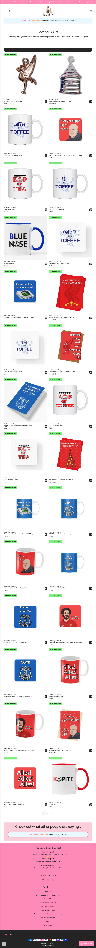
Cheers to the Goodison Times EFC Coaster (20, 317)
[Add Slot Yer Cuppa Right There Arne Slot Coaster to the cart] (90, 155)
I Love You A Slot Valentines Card (60, 750)
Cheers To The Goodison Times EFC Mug (18, 534)
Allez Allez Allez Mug (56, 696)
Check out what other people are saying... (48, 826)
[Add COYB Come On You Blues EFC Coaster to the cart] (46, 696)
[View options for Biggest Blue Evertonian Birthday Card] (46, 426)
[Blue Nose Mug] (25, 238)
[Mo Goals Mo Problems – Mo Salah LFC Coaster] (70, 616)
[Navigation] (4, 11)
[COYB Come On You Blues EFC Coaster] (25, 670)
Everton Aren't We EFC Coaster (15, 642)
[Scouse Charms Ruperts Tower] (70, 75)
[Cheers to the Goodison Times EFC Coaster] (25, 292)
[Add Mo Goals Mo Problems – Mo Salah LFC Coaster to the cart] (90, 642)
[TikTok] (53, 879)
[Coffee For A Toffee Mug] (25, 129)
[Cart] (91, 11)
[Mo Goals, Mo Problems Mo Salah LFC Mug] (25, 724)
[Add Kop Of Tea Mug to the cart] (46, 209)
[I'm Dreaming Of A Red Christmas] (70, 454)
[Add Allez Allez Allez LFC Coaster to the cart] (46, 804)
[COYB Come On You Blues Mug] (70, 508)
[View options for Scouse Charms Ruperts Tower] (90, 101)
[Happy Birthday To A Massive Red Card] (70, 292)
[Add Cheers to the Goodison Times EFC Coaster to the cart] (46, 318)
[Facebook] (43, 879)
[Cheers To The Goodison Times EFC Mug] (25, 508)
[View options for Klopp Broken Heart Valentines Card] (90, 372)
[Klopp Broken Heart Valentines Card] (70, 346)
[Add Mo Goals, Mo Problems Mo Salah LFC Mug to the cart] (46, 750)
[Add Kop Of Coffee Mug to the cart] (90, 426)
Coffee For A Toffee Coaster (59, 263)
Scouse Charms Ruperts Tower (60, 101)
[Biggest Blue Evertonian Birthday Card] (25, 400)
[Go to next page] (52, 813)
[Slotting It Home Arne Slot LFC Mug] (25, 562)
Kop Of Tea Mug (9, 209)
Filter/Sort (48, 50)
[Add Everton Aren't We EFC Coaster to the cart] (46, 642)
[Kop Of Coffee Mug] (70, 400)
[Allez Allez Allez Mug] (70, 670)
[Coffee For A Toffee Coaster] (70, 238)
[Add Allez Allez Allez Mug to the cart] (90, 696)
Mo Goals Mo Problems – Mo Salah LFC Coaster (66, 642)
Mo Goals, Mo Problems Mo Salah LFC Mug (19, 750)
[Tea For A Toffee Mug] (70, 183)
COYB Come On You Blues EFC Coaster (18, 696)
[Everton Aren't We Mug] (70, 562)
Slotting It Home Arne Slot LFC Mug (16, 588)
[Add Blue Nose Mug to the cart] (46, 264)
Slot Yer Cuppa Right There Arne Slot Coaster (65, 155)
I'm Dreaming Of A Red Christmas (61, 480)
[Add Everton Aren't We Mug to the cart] (90, 588)
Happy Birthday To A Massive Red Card (63, 317)
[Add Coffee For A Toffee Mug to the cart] (46, 155)
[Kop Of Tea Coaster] (25, 454)
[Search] (86, 11)
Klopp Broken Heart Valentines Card (62, 372)
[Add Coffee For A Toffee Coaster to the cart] (90, 264)
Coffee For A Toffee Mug (13, 155)
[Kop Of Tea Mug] (25, 183)
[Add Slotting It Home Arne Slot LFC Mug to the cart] (46, 588)
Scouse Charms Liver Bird (13, 101)
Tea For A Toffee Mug (56, 209)
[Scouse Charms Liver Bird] (25, 75)
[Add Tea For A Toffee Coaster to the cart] (46, 372)
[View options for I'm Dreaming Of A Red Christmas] (90, 480)
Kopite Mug (53, 804)
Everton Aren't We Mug (57, 588)
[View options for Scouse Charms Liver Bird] (46, 101)
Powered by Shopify (48, 945)
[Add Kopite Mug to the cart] (90, 804)
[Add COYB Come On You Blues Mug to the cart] (90, 534)
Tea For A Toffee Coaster (13, 372)
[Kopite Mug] (70, 779)
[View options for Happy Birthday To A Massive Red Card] (90, 318)
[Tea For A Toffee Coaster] (25, 346)
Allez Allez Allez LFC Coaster (14, 804)
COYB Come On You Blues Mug (60, 534)
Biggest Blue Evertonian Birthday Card (18, 426)
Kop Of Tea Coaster (11, 480)
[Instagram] (48, 879)
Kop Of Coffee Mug (56, 426)
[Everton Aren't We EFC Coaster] (25, 616)
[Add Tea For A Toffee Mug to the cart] (90, 209)
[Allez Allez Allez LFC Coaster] (25, 779)
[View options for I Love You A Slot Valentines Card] (90, 750)
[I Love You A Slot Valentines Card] (70, 724)
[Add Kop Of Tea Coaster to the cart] (46, 480)
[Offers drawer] (9, 11)
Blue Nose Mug (9, 263)
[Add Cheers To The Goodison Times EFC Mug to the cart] (46, 534)
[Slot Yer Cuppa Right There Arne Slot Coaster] (70, 129)
